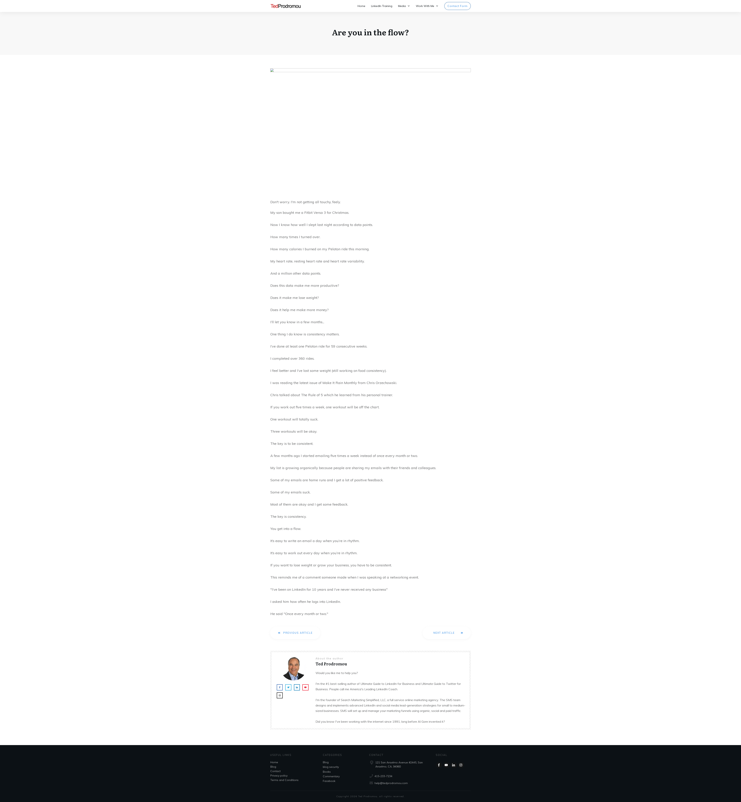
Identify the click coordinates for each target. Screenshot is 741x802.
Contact (275, 771)
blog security (331, 767)
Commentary (331, 776)
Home (274, 762)
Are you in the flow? (370, 32)
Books (327, 771)
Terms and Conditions (284, 780)
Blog (273, 766)
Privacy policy (279, 775)
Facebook (329, 781)
